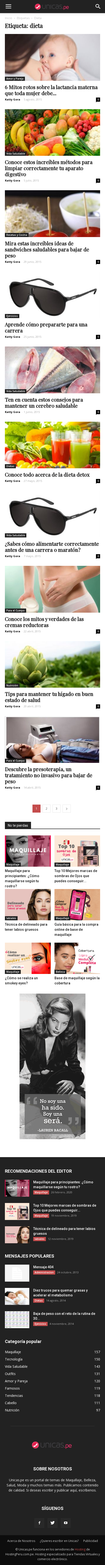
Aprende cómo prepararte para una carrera (46, 327)
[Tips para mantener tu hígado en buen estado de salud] (52, 664)
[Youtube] (66, 1523)
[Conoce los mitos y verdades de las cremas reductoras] (52, 589)
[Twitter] (52, 1523)
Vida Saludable (15, 153)
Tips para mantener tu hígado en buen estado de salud (49, 696)
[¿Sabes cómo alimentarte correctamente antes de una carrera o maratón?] (52, 514)
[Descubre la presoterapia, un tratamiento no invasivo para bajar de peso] (52, 739)
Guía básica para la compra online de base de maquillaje (76, 930)
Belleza (60, 971)
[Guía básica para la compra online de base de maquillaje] (77, 904)
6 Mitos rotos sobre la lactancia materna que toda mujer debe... (51, 89)
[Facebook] (39, 1523)
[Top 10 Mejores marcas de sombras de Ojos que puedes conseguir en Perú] (77, 851)
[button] (98, 6)
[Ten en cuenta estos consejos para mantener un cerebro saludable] (52, 369)
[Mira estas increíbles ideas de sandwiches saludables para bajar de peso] (52, 213)
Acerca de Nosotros (21, 1541)
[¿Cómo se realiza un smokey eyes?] (28, 958)
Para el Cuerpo (15, 610)
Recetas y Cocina (16, 235)
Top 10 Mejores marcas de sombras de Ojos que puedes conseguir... (75, 876)
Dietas (10, 466)
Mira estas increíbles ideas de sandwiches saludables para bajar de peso (47, 249)
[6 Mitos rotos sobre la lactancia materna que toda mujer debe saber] (52, 57)
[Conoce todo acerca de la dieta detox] (52, 445)
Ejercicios (12, 316)
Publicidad (90, 1541)
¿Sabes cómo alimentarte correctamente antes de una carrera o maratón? (52, 546)
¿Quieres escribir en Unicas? (59, 1541)
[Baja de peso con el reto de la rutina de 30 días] (17, 1319)
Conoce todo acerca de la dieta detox (47, 474)
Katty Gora (12, 99)
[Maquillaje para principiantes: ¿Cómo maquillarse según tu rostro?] (28, 851)
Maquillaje (12, 864)
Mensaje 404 (43, 1267)
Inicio (8, 18)
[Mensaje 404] (17, 1273)
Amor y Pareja (14, 78)
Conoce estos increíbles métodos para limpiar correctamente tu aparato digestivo (49, 167)
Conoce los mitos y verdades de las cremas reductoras (44, 621)
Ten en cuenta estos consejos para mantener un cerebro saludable (44, 402)
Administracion (44, 1272)
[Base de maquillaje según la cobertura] (77, 958)
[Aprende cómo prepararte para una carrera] (52, 295)
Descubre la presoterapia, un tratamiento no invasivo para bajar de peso (48, 775)
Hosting (80, 1549)
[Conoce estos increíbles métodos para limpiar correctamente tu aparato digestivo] (52, 132)
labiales (11, 918)
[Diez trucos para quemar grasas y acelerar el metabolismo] (17, 1296)
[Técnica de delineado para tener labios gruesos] (28, 904)
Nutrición (12, 685)
